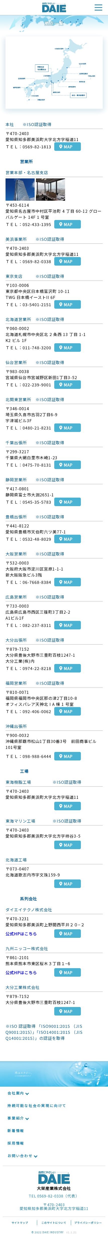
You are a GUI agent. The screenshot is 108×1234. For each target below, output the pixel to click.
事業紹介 (16, 1117)
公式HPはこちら (21, 934)
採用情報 (16, 1143)
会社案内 (16, 1092)
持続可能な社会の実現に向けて (37, 1105)
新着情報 (16, 1130)
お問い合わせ (20, 1155)
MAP (68, 147)
